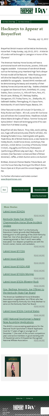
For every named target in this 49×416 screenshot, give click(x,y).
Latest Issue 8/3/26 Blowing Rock (21, 281)
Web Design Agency (6, 412)
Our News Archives (23, 22)
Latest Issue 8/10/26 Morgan (18, 274)
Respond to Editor (40, 189)
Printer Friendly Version (21, 189)
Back (4, 189)
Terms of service (5, 409)
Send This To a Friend (39, 195)
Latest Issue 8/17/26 (14, 251)
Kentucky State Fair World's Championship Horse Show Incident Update (22, 222)
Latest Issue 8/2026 (13, 258)
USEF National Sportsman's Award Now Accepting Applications (21, 320)
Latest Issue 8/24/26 (14, 211)
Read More (39, 215)
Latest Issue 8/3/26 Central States (21, 311)
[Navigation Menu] (1, 10)
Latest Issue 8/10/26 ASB (16, 266)
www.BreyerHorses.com (11, 179)
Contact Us (29, 398)
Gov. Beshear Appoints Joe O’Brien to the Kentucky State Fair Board (23, 290)
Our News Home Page (8, 22)
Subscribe (19, 398)
